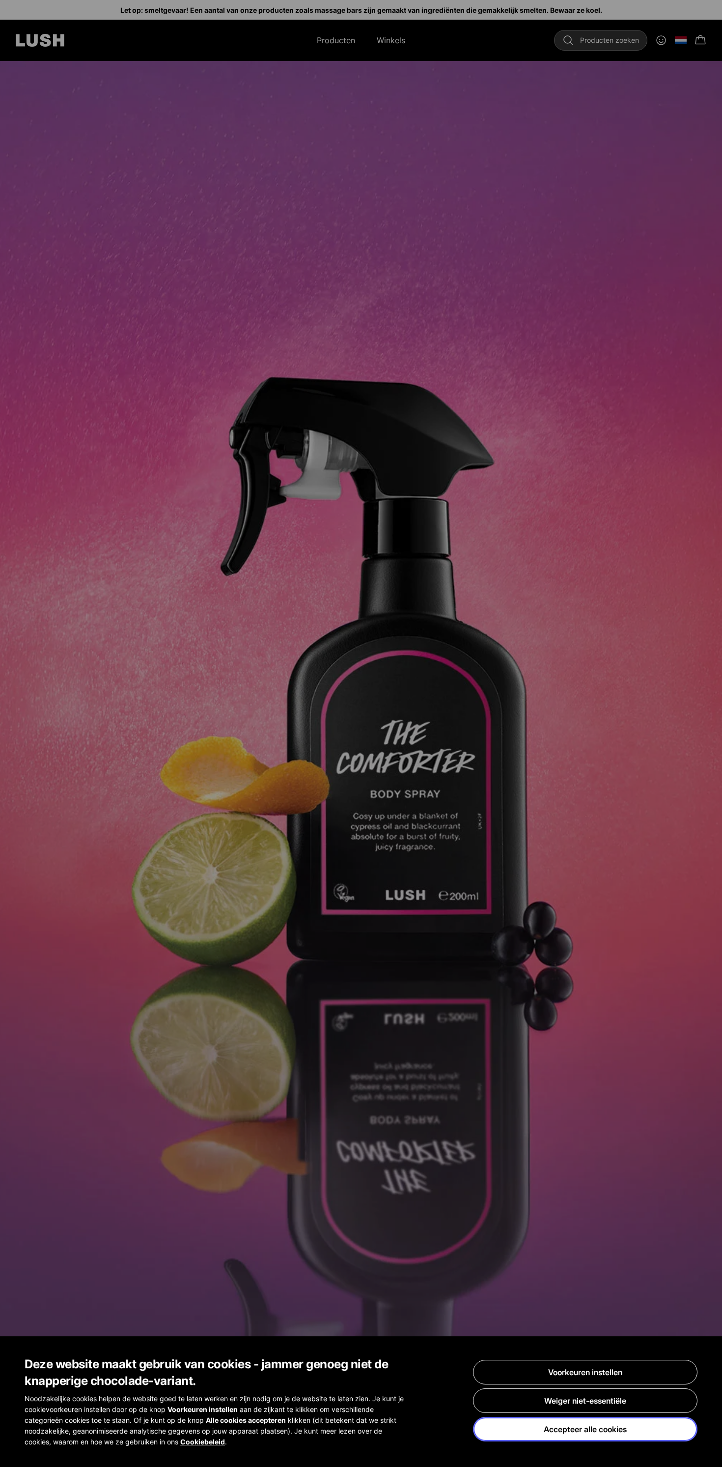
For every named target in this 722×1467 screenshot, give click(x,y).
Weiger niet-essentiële (585, 1401)
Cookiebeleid (202, 1442)
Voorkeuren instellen (585, 1372)
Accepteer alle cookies (585, 1429)
